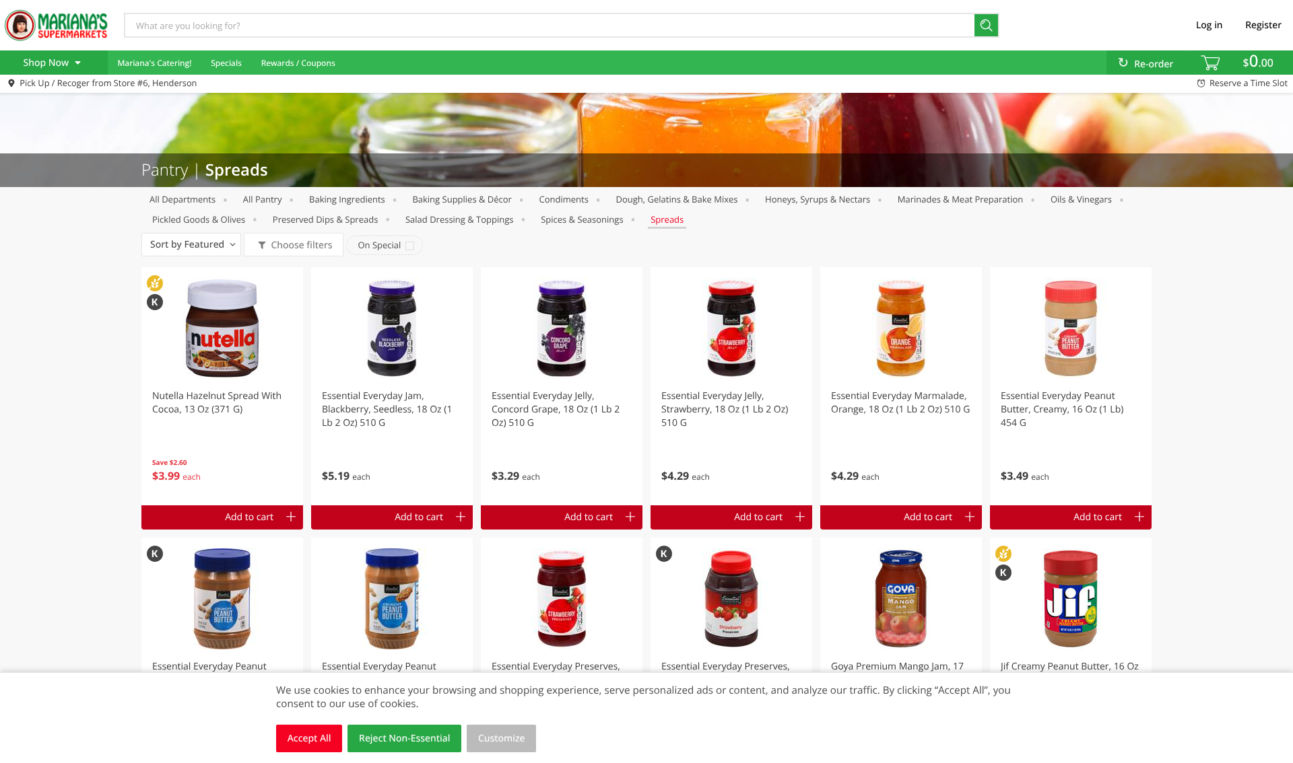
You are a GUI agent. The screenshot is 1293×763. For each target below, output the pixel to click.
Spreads (667, 219)
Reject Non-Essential (404, 738)
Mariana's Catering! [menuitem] (154, 63)
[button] (222, 386)
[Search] (986, 25)
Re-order (1153, 64)
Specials (226, 63)
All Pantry (262, 199)
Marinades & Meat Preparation (960, 199)
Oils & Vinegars (1081, 199)
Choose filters (301, 245)
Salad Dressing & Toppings (459, 219)
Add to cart (249, 517)
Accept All (309, 738)
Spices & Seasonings (582, 219)
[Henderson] (56, 25)
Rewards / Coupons (298, 63)
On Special (379, 245)
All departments (183, 199)
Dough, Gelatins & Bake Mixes (677, 199)
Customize (501, 738)
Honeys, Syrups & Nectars (817, 199)
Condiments (564, 199)
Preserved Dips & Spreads (325, 219)
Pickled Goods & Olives (198, 219)
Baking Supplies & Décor (462, 199)
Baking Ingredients (347, 199)
